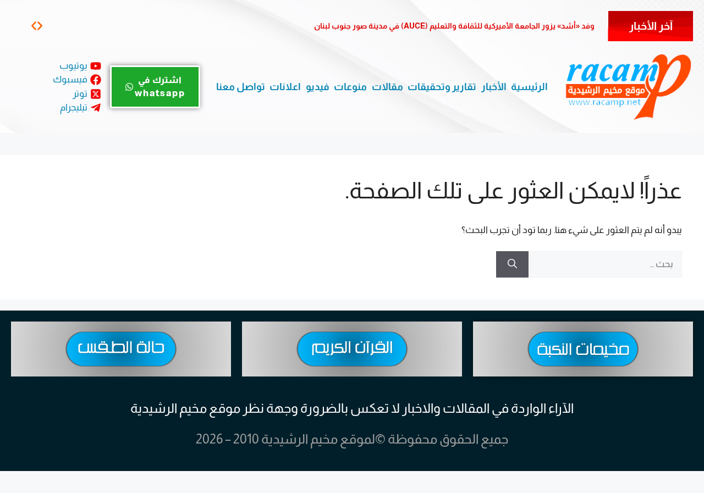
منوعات (350, 86)
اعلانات (285, 86)
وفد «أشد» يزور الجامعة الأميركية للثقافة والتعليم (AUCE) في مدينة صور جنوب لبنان (454, 25)
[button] (40, 25)
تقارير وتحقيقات (442, 86)
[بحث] (512, 264)
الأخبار (494, 86)
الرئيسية (529, 86)
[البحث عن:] (605, 264)
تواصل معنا (240, 86)
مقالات (387, 86)
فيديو (317, 86)
